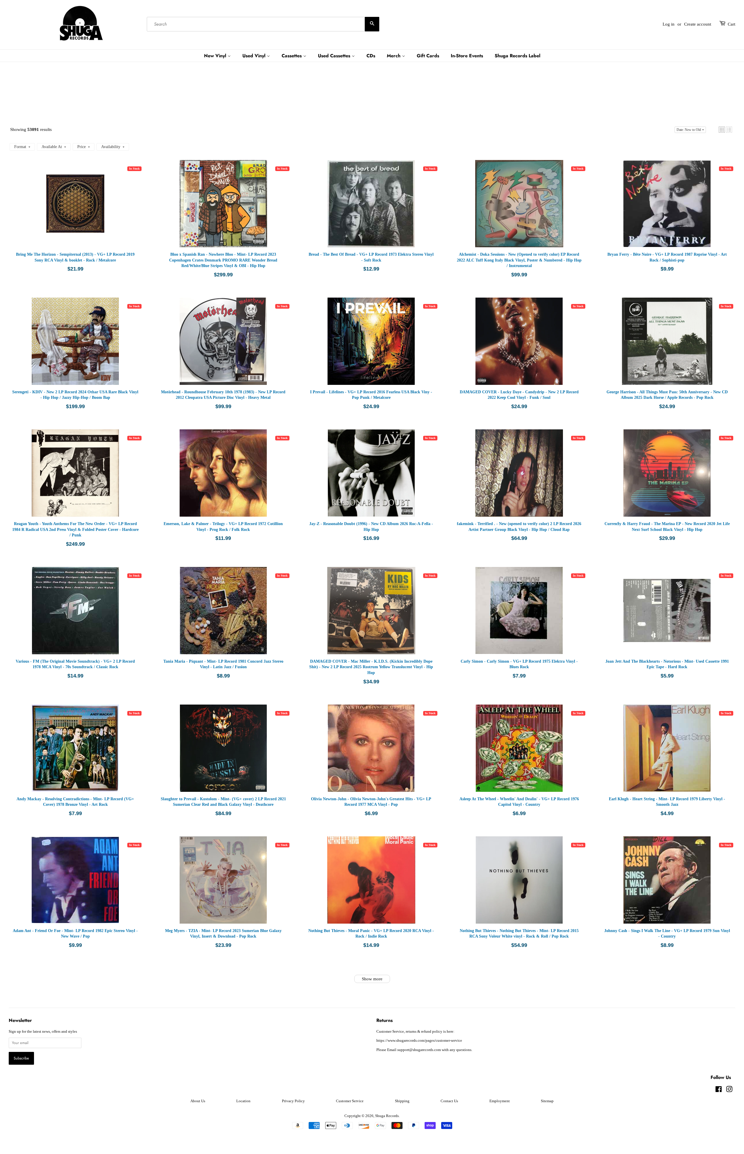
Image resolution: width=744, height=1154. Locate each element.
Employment (499, 1101)
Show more (372, 979)
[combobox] (263, 24)
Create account (697, 24)
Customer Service (350, 1101)
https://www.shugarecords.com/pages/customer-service (419, 1041)
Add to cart (84, 209)
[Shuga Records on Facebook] (718, 1091)
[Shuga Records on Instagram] (729, 1091)
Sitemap (547, 1101)
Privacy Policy (293, 1101)
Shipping (402, 1101)
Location (243, 1101)
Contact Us (449, 1101)
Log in (669, 24)
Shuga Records (387, 1116)
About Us (197, 1101)
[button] (722, 130)
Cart (731, 24)
